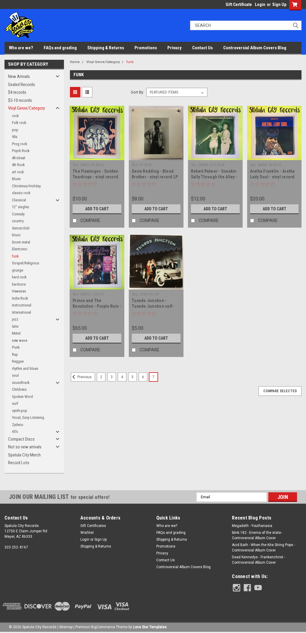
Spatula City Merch (24, 455)
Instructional (21, 305)
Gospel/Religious (25, 263)
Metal (16, 333)
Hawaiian (19, 291)
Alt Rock (18, 165)
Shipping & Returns (105, 47)
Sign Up (279, 4)
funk (15, 256)
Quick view (97, 155)
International (21, 312)
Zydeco (17, 424)
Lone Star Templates (150, 627)
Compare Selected (280, 391)
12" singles (20, 207)
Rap (15, 354)
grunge (17, 270)
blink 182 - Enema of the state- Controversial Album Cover (257, 535)
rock (15, 116)
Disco (16, 235)
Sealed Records (21, 84)
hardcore (19, 284)
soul (15, 375)
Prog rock (19, 144)
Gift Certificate (239, 4)
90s (14, 136)
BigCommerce (103, 627)
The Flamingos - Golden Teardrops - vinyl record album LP (95, 177)
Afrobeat (18, 158)
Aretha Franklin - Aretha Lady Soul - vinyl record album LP (272, 177)
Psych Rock (21, 150)
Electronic (19, 249)
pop (15, 130)
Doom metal (21, 242)
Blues (16, 179)
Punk (16, 347)
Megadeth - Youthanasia (252, 526)
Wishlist (87, 533)
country (18, 221)
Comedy (18, 214)
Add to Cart (97, 208)
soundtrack (21, 382)
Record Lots (18, 462)
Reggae (18, 361)
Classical (19, 200)
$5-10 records (20, 100)
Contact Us (202, 47)
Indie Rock (20, 298)
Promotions (145, 47)
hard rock (19, 277)
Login (260, 4)
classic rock (21, 193)
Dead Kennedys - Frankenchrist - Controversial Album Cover (258, 560)
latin (15, 326)
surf (15, 403)
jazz (15, 319)
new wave (19, 340)
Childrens (19, 389)
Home (75, 62)
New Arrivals (19, 76)
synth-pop (19, 410)
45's (15, 431)
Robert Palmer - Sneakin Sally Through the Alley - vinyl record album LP (214, 177)
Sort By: (137, 92)
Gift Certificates (93, 526)
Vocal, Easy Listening (28, 417)
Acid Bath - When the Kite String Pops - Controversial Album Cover (263, 547)
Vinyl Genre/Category (26, 108)
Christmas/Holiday (26, 186)
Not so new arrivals (25, 447)
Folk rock (19, 122)
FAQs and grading (60, 47)
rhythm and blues (25, 368)
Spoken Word (22, 396)
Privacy (174, 47)
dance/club (21, 228)
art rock (18, 172)
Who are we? (21, 47)
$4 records (17, 92)
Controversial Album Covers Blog (254, 47)
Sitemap (66, 627)
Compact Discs (21, 439)
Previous (84, 377)
